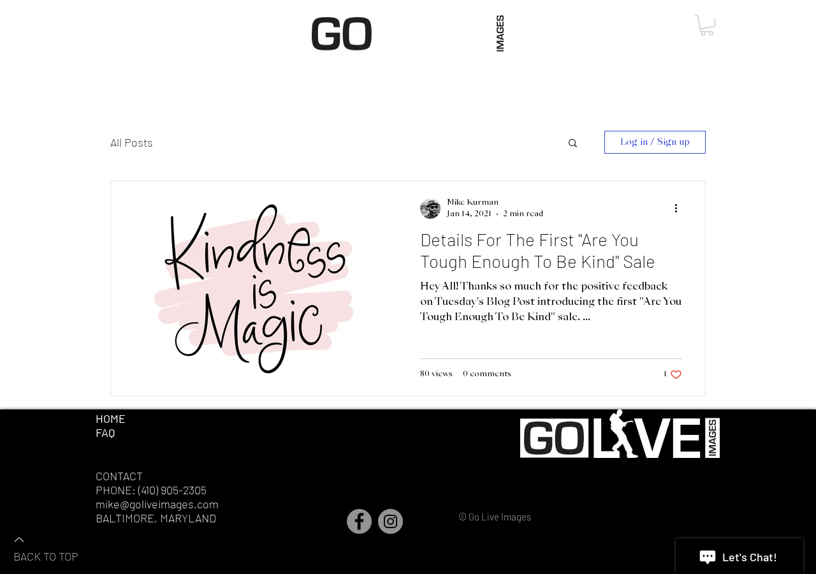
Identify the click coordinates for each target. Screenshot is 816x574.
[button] (707, 25)
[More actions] (680, 208)
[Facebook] (359, 521)
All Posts (131, 142)
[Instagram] (390, 521)
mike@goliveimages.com (157, 504)
